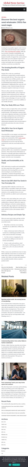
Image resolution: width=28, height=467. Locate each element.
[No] (26, 461)
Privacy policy (16, 464)
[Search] (24, 9)
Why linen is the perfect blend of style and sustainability (13, 413)
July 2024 (3, 432)
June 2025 (3, 429)
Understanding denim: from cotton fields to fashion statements (13, 341)
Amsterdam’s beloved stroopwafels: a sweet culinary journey (13, 415)
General (3, 17)
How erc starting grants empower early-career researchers (13, 410)
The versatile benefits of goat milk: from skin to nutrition (13, 404)
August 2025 (3, 426)
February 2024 (4, 434)
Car (2, 453)
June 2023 (3, 444)
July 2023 (3, 442)
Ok (10, 464)
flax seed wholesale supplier (12, 51)
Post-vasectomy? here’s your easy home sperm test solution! (13, 383)
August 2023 (3, 439)
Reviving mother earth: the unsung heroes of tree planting (13, 300)
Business (3, 451)
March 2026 (3, 424)
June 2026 (3, 421)
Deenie (4, 27)
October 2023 (4, 437)
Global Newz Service (14, 3)
